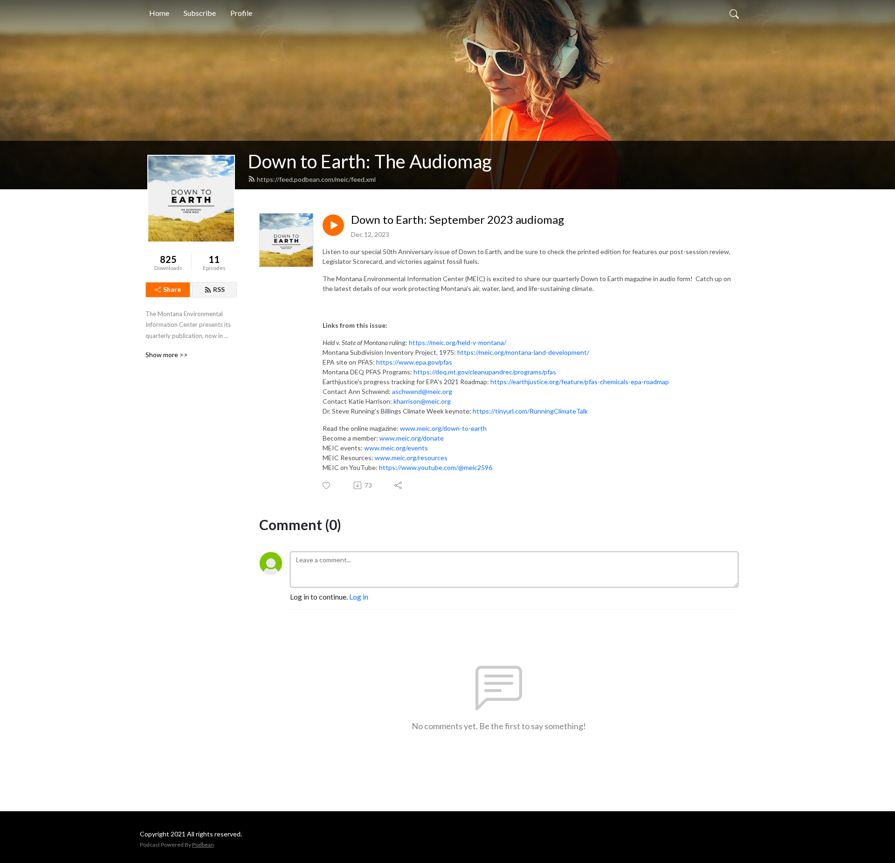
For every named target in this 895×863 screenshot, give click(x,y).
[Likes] (327, 485)
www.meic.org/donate (411, 438)
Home (159, 12)
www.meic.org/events (396, 448)
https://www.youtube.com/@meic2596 (435, 467)
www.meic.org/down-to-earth (443, 428)
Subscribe (200, 12)
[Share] (398, 485)
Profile (241, 12)
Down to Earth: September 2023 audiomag (457, 219)
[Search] (734, 13)
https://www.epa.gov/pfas (414, 362)
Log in (358, 596)
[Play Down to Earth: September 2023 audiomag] (333, 225)
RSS (219, 289)
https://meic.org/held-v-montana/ (457, 342)
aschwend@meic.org (422, 391)
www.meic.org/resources (411, 458)
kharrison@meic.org (422, 401)
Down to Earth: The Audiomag (370, 161)
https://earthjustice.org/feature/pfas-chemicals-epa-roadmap (579, 382)
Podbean (203, 844)
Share (172, 289)
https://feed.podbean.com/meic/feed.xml (316, 179)
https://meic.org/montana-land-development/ (523, 352)
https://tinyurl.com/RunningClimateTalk (530, 411)
